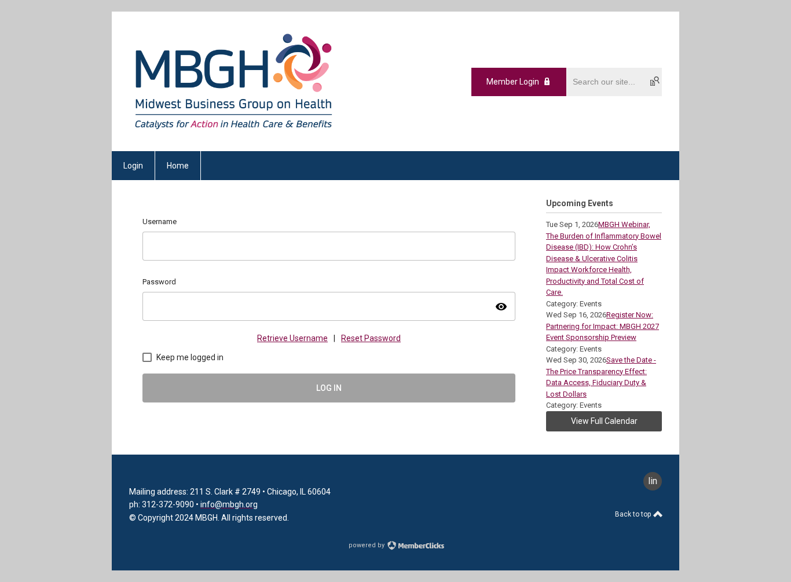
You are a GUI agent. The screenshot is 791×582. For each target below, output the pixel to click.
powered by (367, 545)
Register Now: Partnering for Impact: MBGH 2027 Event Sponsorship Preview (602, 326)
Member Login (512, 81)
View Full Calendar (604, 421)
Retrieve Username (292, 338)
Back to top (634, 514)
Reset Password (371, 338)
